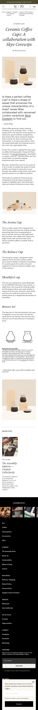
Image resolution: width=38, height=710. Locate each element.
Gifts (4, 540)
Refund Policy (7, 584)
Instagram (5, 634)
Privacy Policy (7, 588)
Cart (34, 7)
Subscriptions (7, 532)
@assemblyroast (19, 503)
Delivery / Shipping (8, 580)
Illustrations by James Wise (10, 348)
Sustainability (7, 560)
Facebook (5, 639)
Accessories (6, 536)
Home (4, 12)
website (23, 360)
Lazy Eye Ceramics (19, 154)
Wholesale (5, 604)
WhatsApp (5, 643)
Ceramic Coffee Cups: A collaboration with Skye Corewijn (26, 13)
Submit (19, 704)
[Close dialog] (33, 682)
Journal (4, 569)
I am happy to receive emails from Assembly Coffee (17, 670)
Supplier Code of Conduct (11, 593)
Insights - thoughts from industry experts (12, 13)
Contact (5, 619)
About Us (5, 556)
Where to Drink (7, 564)
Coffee (4, 527)
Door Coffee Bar (7, 608)
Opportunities (7, 623)
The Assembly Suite (9, 551)
